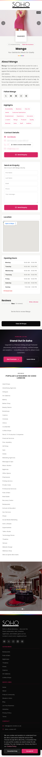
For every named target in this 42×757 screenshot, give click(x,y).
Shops (4, 516)
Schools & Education (9, 508)
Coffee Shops (6, 430)
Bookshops (5, 411)
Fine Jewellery (7, 442)
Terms (4, 716)
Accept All (29, 751)
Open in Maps (9, 223)
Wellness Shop (7, 551)
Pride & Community (8, 694)
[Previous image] (3, 23)
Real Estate (5, 496)
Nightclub (5, 469)
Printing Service (7, 481)
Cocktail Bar (6, 426)
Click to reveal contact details (22, 144)
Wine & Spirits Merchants (10, 554)
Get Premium (12, 359)
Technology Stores (8, 535)
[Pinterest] (22, 641)
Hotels (4, 454)
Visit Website (11, 137)
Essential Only (12, 751)
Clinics (4, 423)
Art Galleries (6, 395)
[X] (9, 641)
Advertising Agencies (9, 388)
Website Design (7, 547)
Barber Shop (6, 403)
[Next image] (39, 23)
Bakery (4, 399)
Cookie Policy (11, 746)
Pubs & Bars (6, 492)
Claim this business (28, 44)
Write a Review (33, 302)
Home (4, 687)
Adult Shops (6, 384)
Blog (3, 702)
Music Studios (6, 465)
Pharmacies (6, 477)
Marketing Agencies (8, 457)
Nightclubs (5, 659)
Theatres (5, 539)
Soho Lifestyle (6, 523)
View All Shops (21, 324)
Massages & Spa (7, 461)
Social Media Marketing (9, 520)
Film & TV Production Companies (12, 434)
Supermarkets (6, 527)
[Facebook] (4, 641)
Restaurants (6, 504)
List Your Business (8, 705)
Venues (4, 543)
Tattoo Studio (6, 531)
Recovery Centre (7, 500)
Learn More (31, 359)
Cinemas (5, 419)
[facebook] (16, 96)
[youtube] (11, 96)
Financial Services (8, 438)
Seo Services (6, 512)
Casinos (5, 415)
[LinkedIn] (18, 641)
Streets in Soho (7, 698)
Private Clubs (6, 485)
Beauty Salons (7, 407)
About (4, 691)
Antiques (5, 392)
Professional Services (9, 489)
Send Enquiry (22, 207)
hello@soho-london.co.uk (13, 726)
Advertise (5, 709)
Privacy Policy (6, 713)
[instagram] (21, 96)
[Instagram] (13, 641)
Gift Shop (5, 446)
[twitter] (6, 96)
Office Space (6, 473)
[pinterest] (26, 96)
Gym (3, 450)
